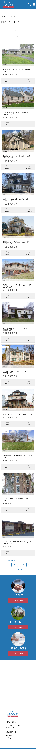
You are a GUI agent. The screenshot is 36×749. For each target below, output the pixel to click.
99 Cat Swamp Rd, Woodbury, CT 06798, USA (16, 114)
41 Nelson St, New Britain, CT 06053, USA (17, 457)
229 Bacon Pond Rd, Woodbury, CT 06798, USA (17, 543)
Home (3, 16)
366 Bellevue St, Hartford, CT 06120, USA (17, 500)
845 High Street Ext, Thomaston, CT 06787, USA (17, 286)
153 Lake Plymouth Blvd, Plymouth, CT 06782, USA (17, 157)
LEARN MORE (18, 600)
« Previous (11, 560)
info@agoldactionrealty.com (15, 738)
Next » (20, 569)
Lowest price (29, 30)
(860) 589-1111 (10, 735)
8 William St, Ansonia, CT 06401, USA (17, 414)
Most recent (7, 30)
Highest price (18, 30)
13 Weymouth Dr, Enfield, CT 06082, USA (17, 71)
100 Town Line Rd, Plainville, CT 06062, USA (15, 329)
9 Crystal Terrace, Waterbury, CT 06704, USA (16, 372)
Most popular (18, 36)
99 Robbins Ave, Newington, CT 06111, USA (15, 200)
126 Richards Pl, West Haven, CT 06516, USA (16, 243)
